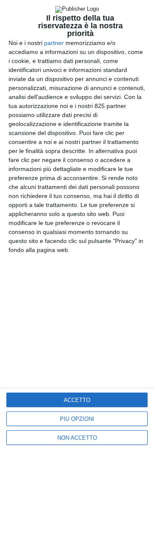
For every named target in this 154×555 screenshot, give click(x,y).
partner (54, 43)
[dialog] (77, 277)
